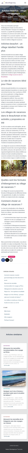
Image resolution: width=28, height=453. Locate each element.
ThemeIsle (19, 449)
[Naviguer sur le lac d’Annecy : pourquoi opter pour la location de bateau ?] (14, 378)
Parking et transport (9, 320)
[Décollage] (9, 3)
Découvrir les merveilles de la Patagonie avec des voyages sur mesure (13, 421)
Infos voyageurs (8, 317)
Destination (11, 256)
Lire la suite (7, 365)
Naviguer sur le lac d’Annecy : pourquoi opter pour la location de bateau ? (14, 393)
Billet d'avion (7, 311)
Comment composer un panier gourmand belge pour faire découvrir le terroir (13, 277)
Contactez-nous (14, 445)
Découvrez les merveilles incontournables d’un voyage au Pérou (13, 350)
